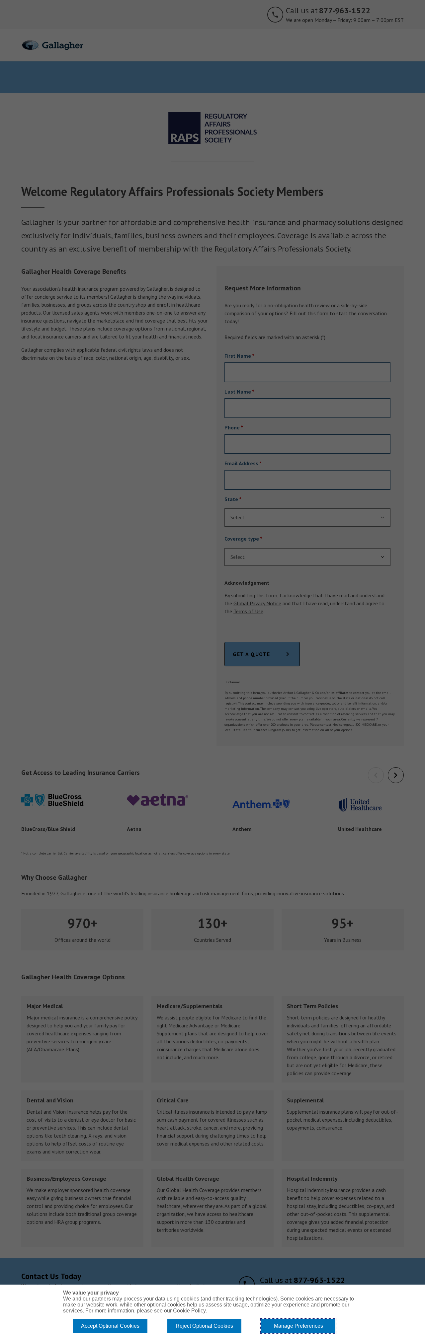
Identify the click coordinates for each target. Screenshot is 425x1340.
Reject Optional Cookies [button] (204, 1326)
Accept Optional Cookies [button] (110, 1326)
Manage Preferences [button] (298, 1326)
